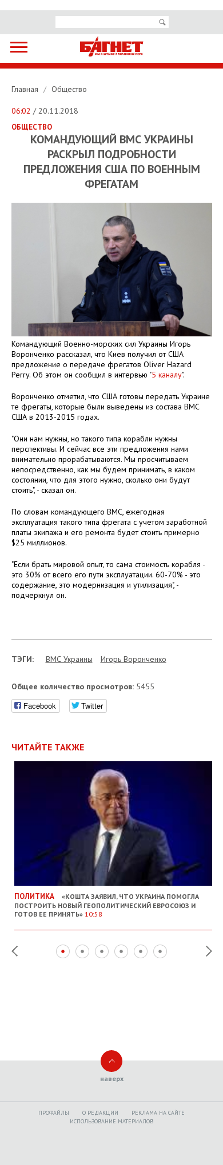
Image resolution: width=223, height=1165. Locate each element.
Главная (26, 89)
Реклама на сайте (158, 1112)
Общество (69, 89)
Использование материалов (111, 1121)
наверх (112, 1078)
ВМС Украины (69, 659)
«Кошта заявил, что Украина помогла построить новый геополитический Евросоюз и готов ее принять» (106, 904)
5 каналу (167, 374)
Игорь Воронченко (133, 659)
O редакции (100, 1112)
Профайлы (53, 1112)
